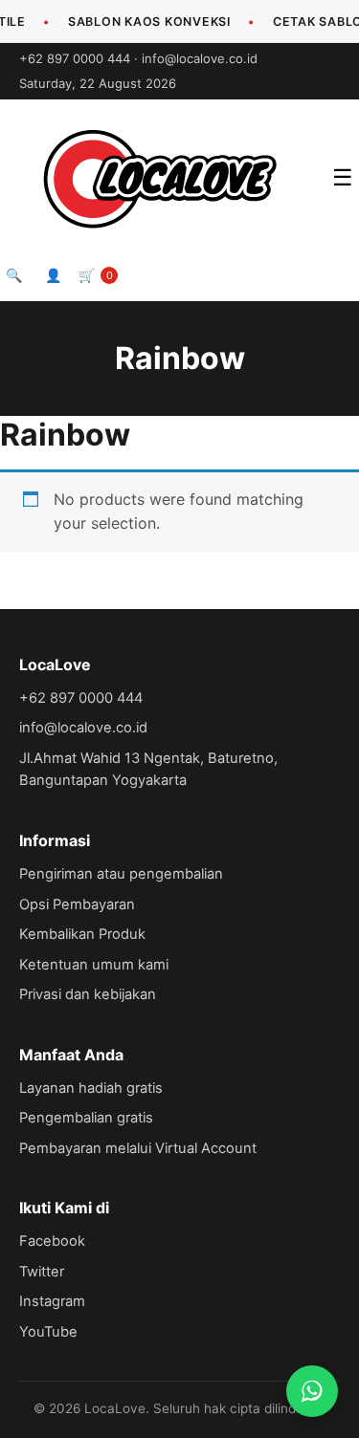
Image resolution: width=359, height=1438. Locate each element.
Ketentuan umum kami (93, 964)
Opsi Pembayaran (77, 904)
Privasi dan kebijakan (87, 994)
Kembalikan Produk (82, 934)
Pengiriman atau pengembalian (121, 873)
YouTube (48, 1331)
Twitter (41, 1271)
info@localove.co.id (200, 58)
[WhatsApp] (312, 1391)
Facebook (52, 1241)
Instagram (52, 1301)
